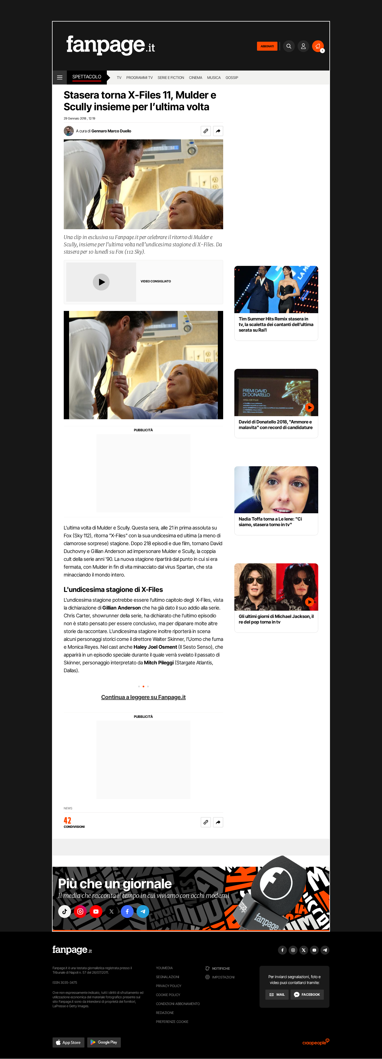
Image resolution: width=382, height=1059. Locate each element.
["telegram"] (142, 911)
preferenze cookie (172, 1022)
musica (214, 77)
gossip (232, 77)
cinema (195, 77)
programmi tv (139, 77)
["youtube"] (95, 911)
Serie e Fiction (171, 77)
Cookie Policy (168, 995)
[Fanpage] (72, 950)
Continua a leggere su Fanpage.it (143, 697)
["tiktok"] (64, 911)
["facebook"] (127, 911)
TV (119, 77)
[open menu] (60, 78)
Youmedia (164, 968)
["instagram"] (80, 911)
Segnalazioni (167, 977)
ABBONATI (267, 46)
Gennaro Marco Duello (111, 130)
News (68, 808)
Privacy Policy (168, 986)
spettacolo (86, 76)
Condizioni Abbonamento (178, 1004)
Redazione (165, 1013)
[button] (218, 131)
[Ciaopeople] (316, 1043)
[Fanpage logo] (104, 46)
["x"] (111, 911)
